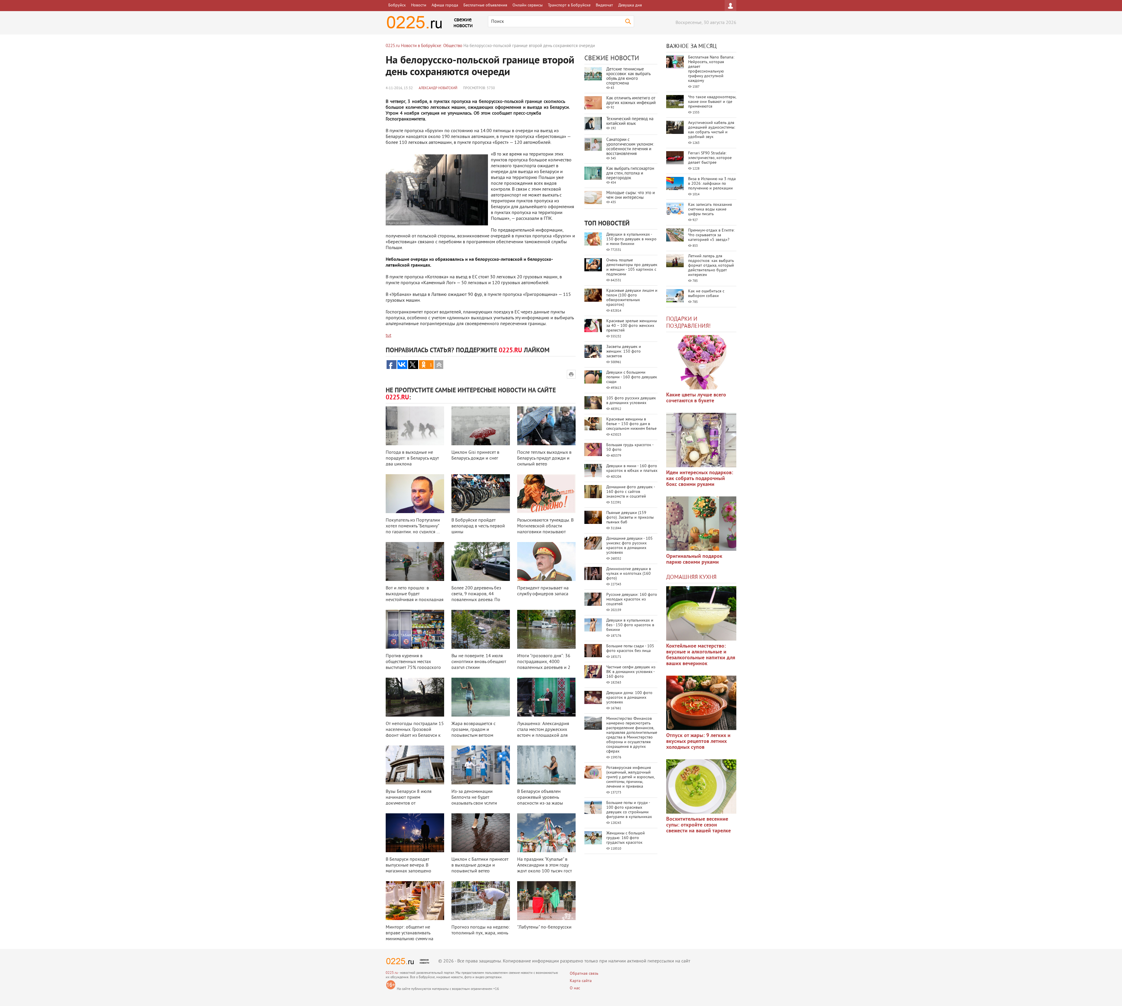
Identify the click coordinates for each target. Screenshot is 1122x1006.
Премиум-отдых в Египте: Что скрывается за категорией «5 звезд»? (711, 235)
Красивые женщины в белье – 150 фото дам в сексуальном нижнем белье (631, 424)
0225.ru (392, 973)
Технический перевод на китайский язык (629, 121)
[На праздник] (546, 832)
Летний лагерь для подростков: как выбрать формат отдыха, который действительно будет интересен (711, 265)
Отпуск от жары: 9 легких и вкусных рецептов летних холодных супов (698, 741)
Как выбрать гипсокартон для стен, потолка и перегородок (630, 173)
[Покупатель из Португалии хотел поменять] (415, 493)
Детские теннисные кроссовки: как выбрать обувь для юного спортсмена (628, 76)
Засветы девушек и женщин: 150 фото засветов (623, 351)
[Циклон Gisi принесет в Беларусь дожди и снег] (480, 425)
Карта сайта (581, 981)
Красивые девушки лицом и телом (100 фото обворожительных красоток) (631, 297)
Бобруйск (397, 5)
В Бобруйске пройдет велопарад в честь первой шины (478, 526)
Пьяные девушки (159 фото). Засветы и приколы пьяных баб (630, 517)
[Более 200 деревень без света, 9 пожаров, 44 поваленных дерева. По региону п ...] (480, 561)
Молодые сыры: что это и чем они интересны (630, 195)
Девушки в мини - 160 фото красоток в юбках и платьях (631, 468)
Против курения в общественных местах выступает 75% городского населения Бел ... (413, 665)
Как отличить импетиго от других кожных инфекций (631, 101)
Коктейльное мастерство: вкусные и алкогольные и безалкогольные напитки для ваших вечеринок (700, 655)
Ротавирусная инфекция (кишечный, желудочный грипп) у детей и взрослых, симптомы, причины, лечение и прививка (630, 777)
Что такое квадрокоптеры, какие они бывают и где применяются (712, 102)
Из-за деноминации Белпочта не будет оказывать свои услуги (474, 797)
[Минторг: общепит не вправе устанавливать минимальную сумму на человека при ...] (415, 900)
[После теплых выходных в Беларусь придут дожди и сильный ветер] (546, 425)
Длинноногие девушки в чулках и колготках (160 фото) (628, 574)
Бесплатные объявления (485, 5)
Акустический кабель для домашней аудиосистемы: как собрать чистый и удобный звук (711, 129)
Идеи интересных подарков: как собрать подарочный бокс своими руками (699, 479)
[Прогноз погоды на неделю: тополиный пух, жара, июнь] (480, 900)
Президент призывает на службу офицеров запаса (543, 591)
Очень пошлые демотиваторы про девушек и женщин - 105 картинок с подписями (631, 267)
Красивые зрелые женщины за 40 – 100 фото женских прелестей (631, 326)
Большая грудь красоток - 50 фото (629, 447)
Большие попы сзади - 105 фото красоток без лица (630, 648)
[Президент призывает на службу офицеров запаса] (546, 561)
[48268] (701, 440)
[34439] (701, 523)
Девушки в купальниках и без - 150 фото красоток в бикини (630, 625)
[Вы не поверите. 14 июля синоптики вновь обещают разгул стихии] (480, 629)
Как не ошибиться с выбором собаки (706, 293)
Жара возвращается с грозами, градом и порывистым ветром (473, 729)
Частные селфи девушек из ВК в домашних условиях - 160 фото (630, 672)
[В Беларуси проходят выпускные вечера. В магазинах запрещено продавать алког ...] (415, 832)
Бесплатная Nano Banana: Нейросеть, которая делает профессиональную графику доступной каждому (711, 69)
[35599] (701, 362)
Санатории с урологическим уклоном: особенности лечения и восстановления (630, 147)
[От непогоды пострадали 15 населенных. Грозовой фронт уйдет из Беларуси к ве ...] (415, 697)
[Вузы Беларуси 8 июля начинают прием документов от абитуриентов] (415, 765)
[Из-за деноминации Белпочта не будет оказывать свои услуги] (480, 765)
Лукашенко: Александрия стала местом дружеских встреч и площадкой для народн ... (543, 732)
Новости (418, 5)
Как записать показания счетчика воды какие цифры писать (710, 209)
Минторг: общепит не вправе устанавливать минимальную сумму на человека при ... (409, 936)
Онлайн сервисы (527, 5)
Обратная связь (584, 973)
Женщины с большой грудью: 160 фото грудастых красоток (625, 838)
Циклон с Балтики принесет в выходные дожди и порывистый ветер (479, 865)
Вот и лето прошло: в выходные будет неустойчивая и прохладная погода (415, 597)
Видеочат (604, 5)
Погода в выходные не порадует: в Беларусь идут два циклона (412, 458)
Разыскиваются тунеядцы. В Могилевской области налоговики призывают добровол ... (545, 529)
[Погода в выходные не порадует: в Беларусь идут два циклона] (415, 425)
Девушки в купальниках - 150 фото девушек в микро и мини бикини (631, 239)
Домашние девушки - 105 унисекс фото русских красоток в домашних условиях (629, 545)
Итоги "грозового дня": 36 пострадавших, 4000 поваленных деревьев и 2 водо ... (543, 665)
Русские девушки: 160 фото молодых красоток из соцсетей (631, 599)
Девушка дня (630, 5)
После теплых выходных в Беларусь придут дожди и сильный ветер (544, 458)
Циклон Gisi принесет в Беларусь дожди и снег (475, 455)
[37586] (701, 703)
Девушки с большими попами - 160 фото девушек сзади (631, 377)
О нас (575, 988)
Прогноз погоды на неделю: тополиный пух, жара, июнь (480, 930)
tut (388, 336)
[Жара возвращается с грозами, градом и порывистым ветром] (480, 697)
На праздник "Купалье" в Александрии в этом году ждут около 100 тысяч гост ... (544, 868)
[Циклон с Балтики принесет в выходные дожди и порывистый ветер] (480, 832)
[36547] (701, 786)
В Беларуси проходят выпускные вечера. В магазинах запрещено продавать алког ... (408, 868)
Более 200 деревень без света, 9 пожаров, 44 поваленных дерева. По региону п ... (476, 597)
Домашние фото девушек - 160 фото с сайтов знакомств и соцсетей (630, 492)
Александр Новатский (438, 88)
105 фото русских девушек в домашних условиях (631, 400)
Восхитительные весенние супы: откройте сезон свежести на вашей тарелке (698, 825)
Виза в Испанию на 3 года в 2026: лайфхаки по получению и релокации (712, 184)
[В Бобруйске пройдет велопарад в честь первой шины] (480, 493)
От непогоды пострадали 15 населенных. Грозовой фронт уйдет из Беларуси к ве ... (415, 732)
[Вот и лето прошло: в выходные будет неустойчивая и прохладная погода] (415, 561)
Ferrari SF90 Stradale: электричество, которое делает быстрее (710, 158)
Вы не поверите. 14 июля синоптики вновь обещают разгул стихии (478, 662)
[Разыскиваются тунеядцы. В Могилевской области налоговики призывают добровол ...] (546, 493)
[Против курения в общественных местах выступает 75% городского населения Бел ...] (415, 629)
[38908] (701, 613)
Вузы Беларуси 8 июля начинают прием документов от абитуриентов (409, 800)
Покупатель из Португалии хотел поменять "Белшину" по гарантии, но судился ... (413, 526)
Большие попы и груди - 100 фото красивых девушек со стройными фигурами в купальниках (629, 809)
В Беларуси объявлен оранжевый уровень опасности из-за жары (540, 797)
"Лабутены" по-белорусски (544, 927)
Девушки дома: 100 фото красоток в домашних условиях (629, 698)
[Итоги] (546, 629)
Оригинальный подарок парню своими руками (694, 559)
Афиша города (445, 5)
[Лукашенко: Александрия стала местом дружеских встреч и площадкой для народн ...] (546, 697)
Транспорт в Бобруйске (569, 5)
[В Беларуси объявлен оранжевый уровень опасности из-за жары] (546, 765)
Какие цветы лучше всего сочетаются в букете (696, 398)
